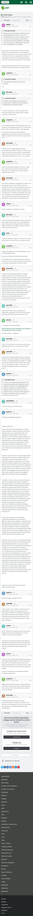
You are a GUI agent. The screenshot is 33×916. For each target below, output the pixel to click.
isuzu (8, 233)
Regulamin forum (6, 907)
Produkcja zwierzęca (7, 850)
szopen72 (9, 73)
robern (8, 203)
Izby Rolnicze (5, 811)
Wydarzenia (4, 891)
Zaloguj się (16, 748)
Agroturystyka (5, 776)
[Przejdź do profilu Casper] (3, 626)
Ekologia (3, 799)
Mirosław (9, 92)
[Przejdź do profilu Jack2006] (3, 352)
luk (9, 17)
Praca (3, 837)
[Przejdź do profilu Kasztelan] (3, 144)
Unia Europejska (6, 878)
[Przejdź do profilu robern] (3, 204)
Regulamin (4, 910)
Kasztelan (9, 143)
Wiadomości (4, 888)
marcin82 (9, 305)
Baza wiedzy (4, 783)
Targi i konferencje (6, 872)
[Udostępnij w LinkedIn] (16, 767)
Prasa (3, 840)
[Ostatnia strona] (31, 20)
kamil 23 (9, 373)
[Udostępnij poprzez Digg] (7, 767)
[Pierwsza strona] (2, 20)
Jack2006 (9, 351)
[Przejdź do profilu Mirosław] (3, 93)
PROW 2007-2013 (6, 853)
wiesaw (8, 320)
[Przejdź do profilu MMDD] (3, 25)
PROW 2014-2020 (6, 856)
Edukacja (3, 795)
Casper (8, 625)
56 (30, 755)
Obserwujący (15, 755)
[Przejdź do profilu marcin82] (3, 306)
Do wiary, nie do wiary (7, 789)
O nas (3, 913)
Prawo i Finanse (5, 843)
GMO (2, 808)
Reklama (3, 901)
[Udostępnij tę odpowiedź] (30, 26)
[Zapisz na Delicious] (10, 767)
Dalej (27, 20)
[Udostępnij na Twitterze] (2, 767)
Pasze (3, 834)
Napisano (12, 26)
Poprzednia (7, 20)
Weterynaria (4, 885)
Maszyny (3, 821)
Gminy (3, 805)
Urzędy (3, 882)
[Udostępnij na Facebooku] (5, 767)
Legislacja (4, 818)
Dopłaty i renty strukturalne (9, 786)
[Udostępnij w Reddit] (13, 767)
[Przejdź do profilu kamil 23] (3, 374)
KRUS (2, 814)
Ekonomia (4, 802)
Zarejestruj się (16, 737)
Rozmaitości (4, 866)
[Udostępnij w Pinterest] (18, 767)
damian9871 (10, 401)
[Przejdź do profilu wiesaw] (3, 320)
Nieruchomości (5, 827)
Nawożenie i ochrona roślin (9, 824)
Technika (3, 875)
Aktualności (4, 779)
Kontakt (3, 899)
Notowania (4, 830)
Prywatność (4, 904)
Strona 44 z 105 (16, 20)
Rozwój (3, 869)
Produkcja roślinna (26, 17)
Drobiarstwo (4, 792)
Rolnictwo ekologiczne (7, 862)
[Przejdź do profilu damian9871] (3, 401)
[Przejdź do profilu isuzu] (3, 234)
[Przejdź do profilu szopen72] (3, 74)
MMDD (8, 24)
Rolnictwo (4, 859)
